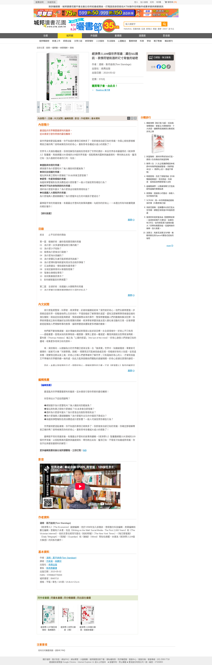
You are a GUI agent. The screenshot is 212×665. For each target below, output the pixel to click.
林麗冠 (58, 561)
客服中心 (132, 659)
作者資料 (85, 118)
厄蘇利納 (136, 29)
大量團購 (84, 659)
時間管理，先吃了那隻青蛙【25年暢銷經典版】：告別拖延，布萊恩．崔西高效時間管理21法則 (160, 179)
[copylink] (168, 67)
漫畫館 (142, 35)
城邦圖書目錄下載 (97, 659)
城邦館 (69, 35)
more (169, 246)
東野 (159, 29)
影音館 (166, 35)
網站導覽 (74, 659)
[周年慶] (106, 17)
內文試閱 (58, 118)
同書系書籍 (56, 598)
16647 (164, 29)
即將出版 (67, 41)
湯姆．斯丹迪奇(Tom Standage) (115, 64)
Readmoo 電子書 (103, 90)
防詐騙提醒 (122, 659)
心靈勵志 (122, 41)
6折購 (158, 2)
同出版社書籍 (84, 598)
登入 (136, 2)
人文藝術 (100, 41)
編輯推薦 (68, 118)
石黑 (143, 29)
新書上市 (56, 41)
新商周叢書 (51, 568)
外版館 (93, 35)
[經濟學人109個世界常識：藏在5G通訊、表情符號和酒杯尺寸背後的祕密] (46, 111)
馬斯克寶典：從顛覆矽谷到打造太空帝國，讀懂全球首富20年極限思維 (160, 210)
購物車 (172, 2)
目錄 (50, 118)
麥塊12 (149, 29)
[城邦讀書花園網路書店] (50, 32)
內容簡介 (42, 118)
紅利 (152, 2)
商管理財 (89, 41)
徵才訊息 (56, 659)
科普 (142, 41)
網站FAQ (65, 659)
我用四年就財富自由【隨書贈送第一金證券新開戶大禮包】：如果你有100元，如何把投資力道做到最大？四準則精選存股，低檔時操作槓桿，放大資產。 (160, 222)
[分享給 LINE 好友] (164, 67)
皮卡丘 (171, 29)
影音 (77, 118)
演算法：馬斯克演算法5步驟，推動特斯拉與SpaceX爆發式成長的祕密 (160, 235)
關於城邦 (46, 659)
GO (85, 450)
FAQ (63, 650)
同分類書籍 (69, 598)
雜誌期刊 (169, 41)
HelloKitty (128, 29)
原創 (155, 29)
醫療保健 (133, 41)
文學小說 (78, 41)
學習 (149, 41)
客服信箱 (142, 659)
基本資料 (95, 118)
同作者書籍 (43, 598)
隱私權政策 (111, 659)
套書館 (118, 35)
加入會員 (144, 2)
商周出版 (105, 68)
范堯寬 (49, 561)
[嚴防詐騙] (106, 8)
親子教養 (158, 41)
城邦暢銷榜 (44, 41)
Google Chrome (69, 662)
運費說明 (39, 2)
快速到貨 (51, 2)
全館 (45, 35)
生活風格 (111, 41)
